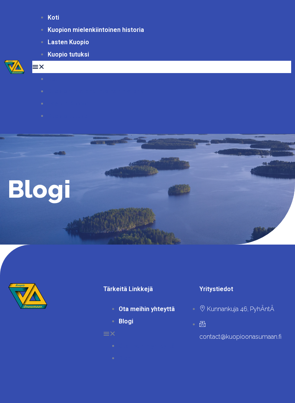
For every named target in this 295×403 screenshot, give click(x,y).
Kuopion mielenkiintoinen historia (96, 29)
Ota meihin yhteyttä (147, 309)
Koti (53, 17)
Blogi (126, 321)
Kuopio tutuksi (68, 54)
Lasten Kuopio (68, 42)
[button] (161, 67)
